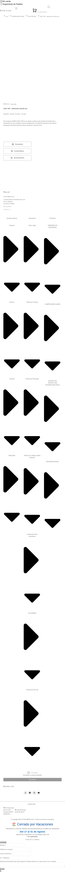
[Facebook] (30, 793)
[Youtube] (38, 793)
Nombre (3, 845)
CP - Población (4, 858)
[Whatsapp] (25, 793)
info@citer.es (6, 209)
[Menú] (16, 8)
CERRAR (3, 842)
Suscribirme (32, 779)
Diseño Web (31, 804)
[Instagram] (34, 793)
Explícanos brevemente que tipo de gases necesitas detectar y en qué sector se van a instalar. (28, 861)
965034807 (9, 206)
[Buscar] (48, 7)
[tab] (17, 144)
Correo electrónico (6, 853)
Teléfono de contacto (6, 849)
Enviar (2, 869)
